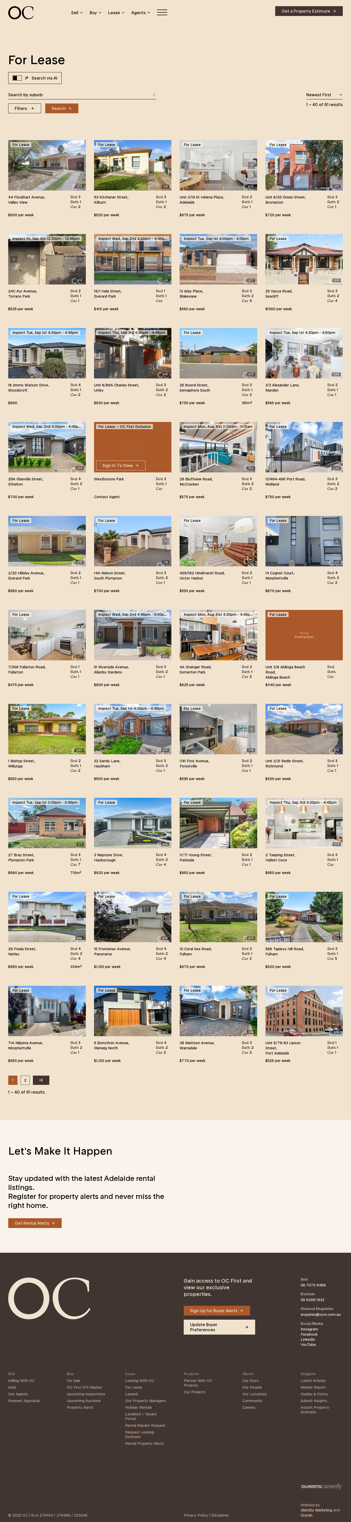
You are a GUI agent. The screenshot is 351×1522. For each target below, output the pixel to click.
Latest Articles (313, 1380)
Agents (138, 12)
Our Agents (18, 1394)
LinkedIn (308, 1339)
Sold (12, 1387)
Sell (74, 12)
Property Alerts (80, 1407)
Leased (131, 1394)
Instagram (309, 1329)
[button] (13, 165)
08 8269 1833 (312, 1300)
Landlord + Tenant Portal (141, 1416)
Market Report (313, 1387)
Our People (252, 1387)
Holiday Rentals (138, 1407)
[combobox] (82, 94)
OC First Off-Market (84, 1387)
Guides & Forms (314, 1394)
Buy (93, 12)
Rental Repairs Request (145, 1425)
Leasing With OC (139, 1380)
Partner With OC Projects (198, 1383)
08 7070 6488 (313, 1285)
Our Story (250, 1380)
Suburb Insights (314, 1400)
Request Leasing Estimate (139, 1434)
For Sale (73, 1380)
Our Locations (254, 1394)
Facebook (309, 1334)
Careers (248, 1407)
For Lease (133, 1387)
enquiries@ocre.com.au (321, 1314)
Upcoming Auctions (84, 1400)
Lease (114, 12)
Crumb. (307, 1515)
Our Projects (195, 1392)
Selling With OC (21, 1380)
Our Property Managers (145, 1400)
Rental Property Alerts (144, 1443)
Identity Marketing (316, 1510)
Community (252, 1400)
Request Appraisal (24, 1400)
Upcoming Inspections (86, 1394)
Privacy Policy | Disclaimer (206, 1515)
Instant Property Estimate (315, 1409)
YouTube (308, 1344)
